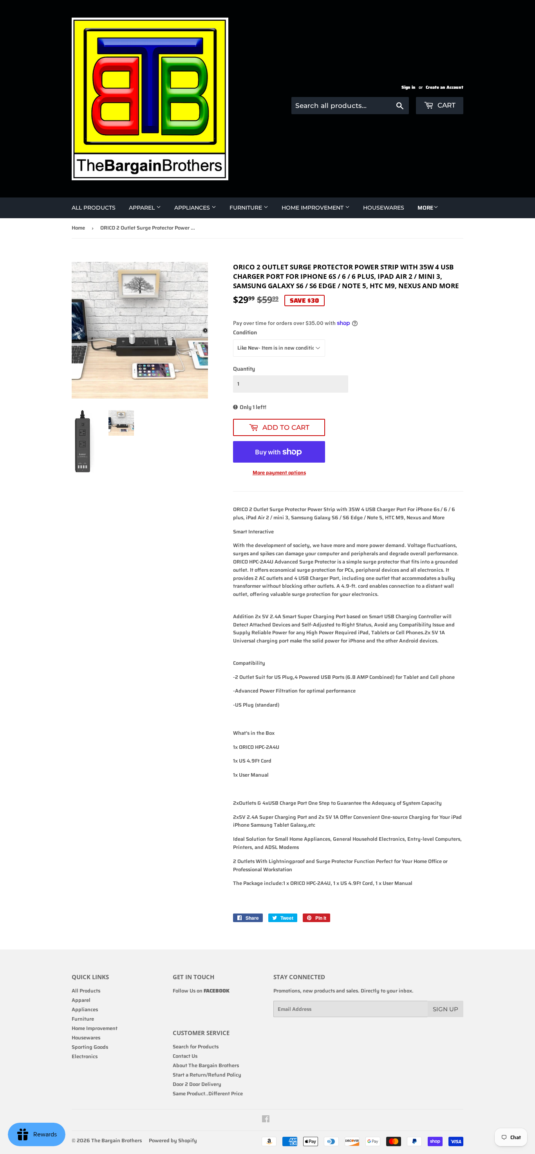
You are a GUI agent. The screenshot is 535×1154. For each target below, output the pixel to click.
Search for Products (196, 1047)
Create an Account (444, 87)
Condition (245, 332)
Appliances (192, 207)
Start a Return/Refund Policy (207, 1075)
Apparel (142, 207)
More (426, 207)
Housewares (383, 207)
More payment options (279, 473)
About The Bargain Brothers (206, 1065)
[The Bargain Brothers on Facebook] (266, 1120)
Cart (445, 105)
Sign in (408, 87)
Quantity (244, 368)
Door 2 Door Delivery (197, 1084)
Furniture (247, 207)
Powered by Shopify (173, 1140)
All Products (94, 207)
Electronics (85, 1056)
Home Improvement (313, 207)
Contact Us (185, 1056)
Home (78, 228)
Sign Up (445, 1009)
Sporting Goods (90, 1047)
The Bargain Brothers (116, 1140)
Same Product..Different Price (208, 1093)
